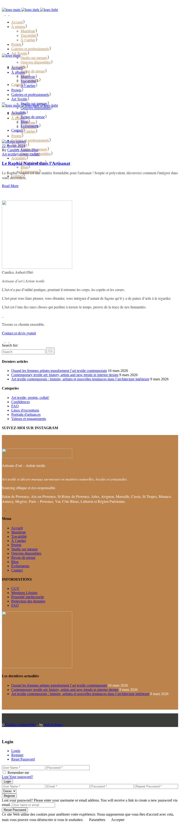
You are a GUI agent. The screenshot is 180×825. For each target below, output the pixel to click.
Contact (17, 570)
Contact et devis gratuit (19, 332)
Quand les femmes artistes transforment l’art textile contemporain (59, 371)
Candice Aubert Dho (20, 724)
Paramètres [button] (97, 820)
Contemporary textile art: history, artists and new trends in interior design (64, 375)
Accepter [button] (117, 820)
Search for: (10, 345)
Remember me (18, 773)
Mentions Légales (24, 593)
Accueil (17, 528)
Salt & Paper (53, 724)
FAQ (15, 406)
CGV (15, 588)
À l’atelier (18, 541)
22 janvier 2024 (13, 146)
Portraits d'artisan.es (26, 414)
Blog (15, 562)
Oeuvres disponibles (26, 553)
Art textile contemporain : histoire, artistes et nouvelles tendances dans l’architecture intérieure (80, 379)
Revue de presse (23, 558)
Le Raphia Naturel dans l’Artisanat (36, 163)
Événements (20, 566)
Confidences (20, 402)
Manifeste (18, 532)
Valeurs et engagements (28, 419)
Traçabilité (19, 536)
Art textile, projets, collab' (21, 154)
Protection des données (28, 601)
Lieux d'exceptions (25, 410)
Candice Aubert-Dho (22, 150)
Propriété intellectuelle (27, 597)
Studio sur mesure (24, 549)
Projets (16, 545)
